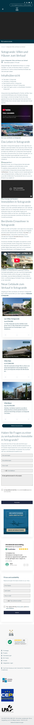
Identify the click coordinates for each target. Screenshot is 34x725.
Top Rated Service (19, 642)
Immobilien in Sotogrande (9, 81)
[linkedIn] (27, 2)
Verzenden (17, 502)
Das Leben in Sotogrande (9, 79)
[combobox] (4, 470)
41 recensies (18, 547)
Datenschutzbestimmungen (17, 722)
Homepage (5, 650)
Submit (17, 612)
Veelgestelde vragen (8, 663)
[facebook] (25, 2)
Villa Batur (8, 403)
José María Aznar (5, 234)
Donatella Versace (18, 236)
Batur (7, 408)
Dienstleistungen (7, 655)
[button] (27, 565)
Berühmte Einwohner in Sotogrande (12, 83)
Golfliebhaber (4, 172)
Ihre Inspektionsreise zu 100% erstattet (21, 5)
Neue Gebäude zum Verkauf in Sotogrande (14, 85)
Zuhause (3, 46)
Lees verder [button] (8, 561)
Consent (3, 488)
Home (2, 60)
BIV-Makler (6, 658)
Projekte (5, 653)
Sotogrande (8, 314)
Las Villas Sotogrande (11, 319)
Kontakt (5, 660)
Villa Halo (7, 361)
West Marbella (14, 314)
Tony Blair (26, 232)
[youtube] (29, 2)
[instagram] (31, 2)
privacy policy (20, 606)
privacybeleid (20, 490)
